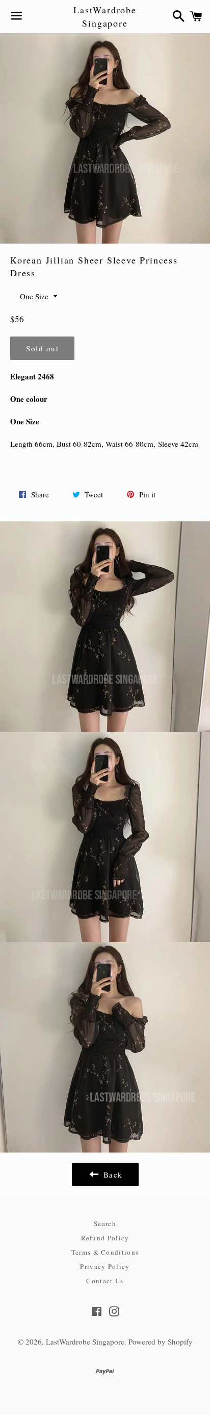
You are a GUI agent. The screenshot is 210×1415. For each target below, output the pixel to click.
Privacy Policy (104, 1266)
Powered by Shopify (160, 1341)
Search (105, 1223)
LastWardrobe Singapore (105, 16)
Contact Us (104, 1280)
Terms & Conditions (105, 1252)
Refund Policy (105, 1237)
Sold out (42, 348)
